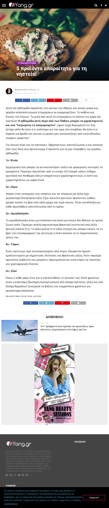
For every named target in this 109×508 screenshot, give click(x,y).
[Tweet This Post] (38, 99)
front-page (26, 296)
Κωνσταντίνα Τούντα (27, 90)
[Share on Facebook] (22, 99)
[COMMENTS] (86, 99)
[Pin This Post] (54, 99)
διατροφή (37, 296)
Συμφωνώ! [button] (94, 497)
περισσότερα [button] (11, 504)
